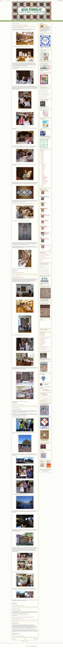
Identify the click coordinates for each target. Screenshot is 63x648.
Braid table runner (42, 256)
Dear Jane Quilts (42, 334)
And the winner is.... (16, 623)
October (43, 166)
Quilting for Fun (45, 389)
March (43, 174)
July (42, 170)
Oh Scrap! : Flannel (46, 239)
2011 (42, 159)
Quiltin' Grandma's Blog (44, 190)
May (42, 172)
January (43, 184)
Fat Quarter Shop (42, 335)
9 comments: (22, 605)
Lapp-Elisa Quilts (42, 339)
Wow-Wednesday (46, 191)
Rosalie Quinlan (14, 65)
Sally (13, 67)
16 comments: (22, 272)
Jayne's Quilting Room (44, 208)
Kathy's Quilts (43, 244)
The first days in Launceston (17, 277)
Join (40, 394)
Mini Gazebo (42, 259)
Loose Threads (43, 214)
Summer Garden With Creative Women (19, 25)
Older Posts (35, 638)
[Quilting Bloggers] (43, 401)
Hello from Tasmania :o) (17, 610)
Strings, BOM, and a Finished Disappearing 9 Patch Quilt (47, 233)
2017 (42, 152)
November (43, 165)
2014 (42, 156)
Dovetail (41, 260)
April (42, 173)
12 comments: (22, 618)
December (43, 164)
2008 (42, 163)
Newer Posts (14, 638)
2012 (42, 158)
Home (25, 638)
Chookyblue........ (43, 202)
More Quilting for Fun (44, 393)
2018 (42, 151)
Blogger (36, 646)
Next (46, 394)
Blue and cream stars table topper (44, 255)
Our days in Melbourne (16, 409)
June (42, 171)
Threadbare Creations (43, 349)
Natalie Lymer (16, 63)
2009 (42, 162)
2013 (42, 157)
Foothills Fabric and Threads (23, 530)
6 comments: (22, 404)
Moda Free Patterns (43, 342)
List (42, 394)
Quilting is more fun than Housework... (44, 238)
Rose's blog (25, 614)
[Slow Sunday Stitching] (45, 116)
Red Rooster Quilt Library (43, 346)
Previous (44, 394)
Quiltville (41, 345)
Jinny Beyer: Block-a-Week (43, 338)
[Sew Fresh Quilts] (45, 127)
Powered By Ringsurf (45, 398)
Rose (20, 279)
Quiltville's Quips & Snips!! (45, 196)
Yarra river (26, 494)
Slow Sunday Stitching (47, 245)
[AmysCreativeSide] (45, 471)
